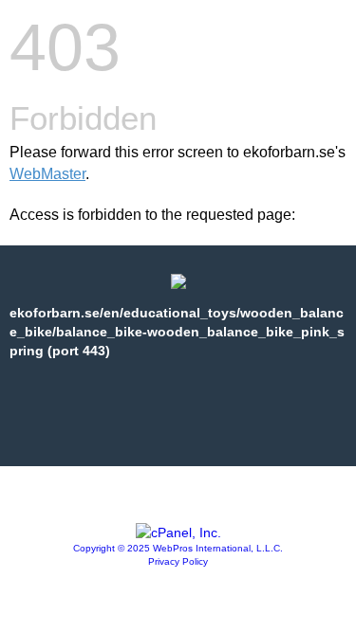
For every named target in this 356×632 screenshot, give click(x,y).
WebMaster (47, 174)
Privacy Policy (178, 561)
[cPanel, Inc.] (178, 532)
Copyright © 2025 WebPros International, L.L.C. (178, 548)
